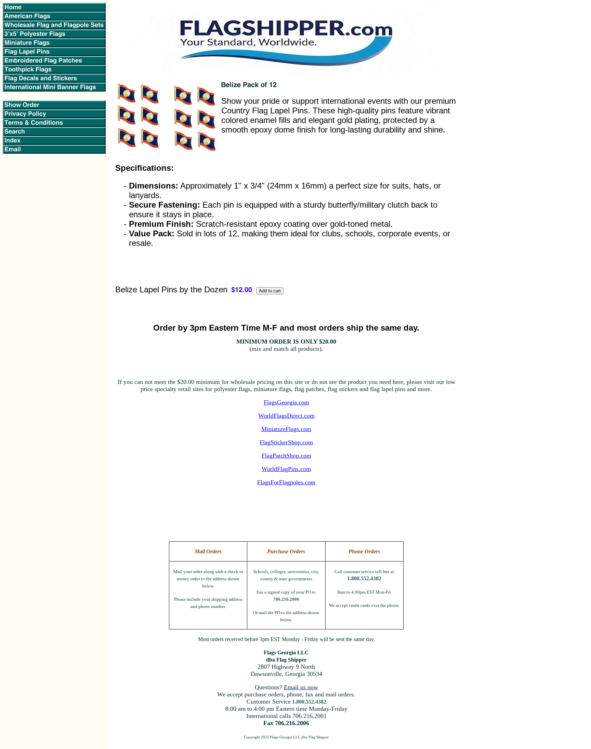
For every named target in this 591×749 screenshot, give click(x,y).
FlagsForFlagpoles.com (286, 482)
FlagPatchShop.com (286, 455)
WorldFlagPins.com (286, 469)
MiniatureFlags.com (286, 429)
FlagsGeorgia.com (286, 402)
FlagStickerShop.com (286, 442)
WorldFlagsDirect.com (286, 415)
